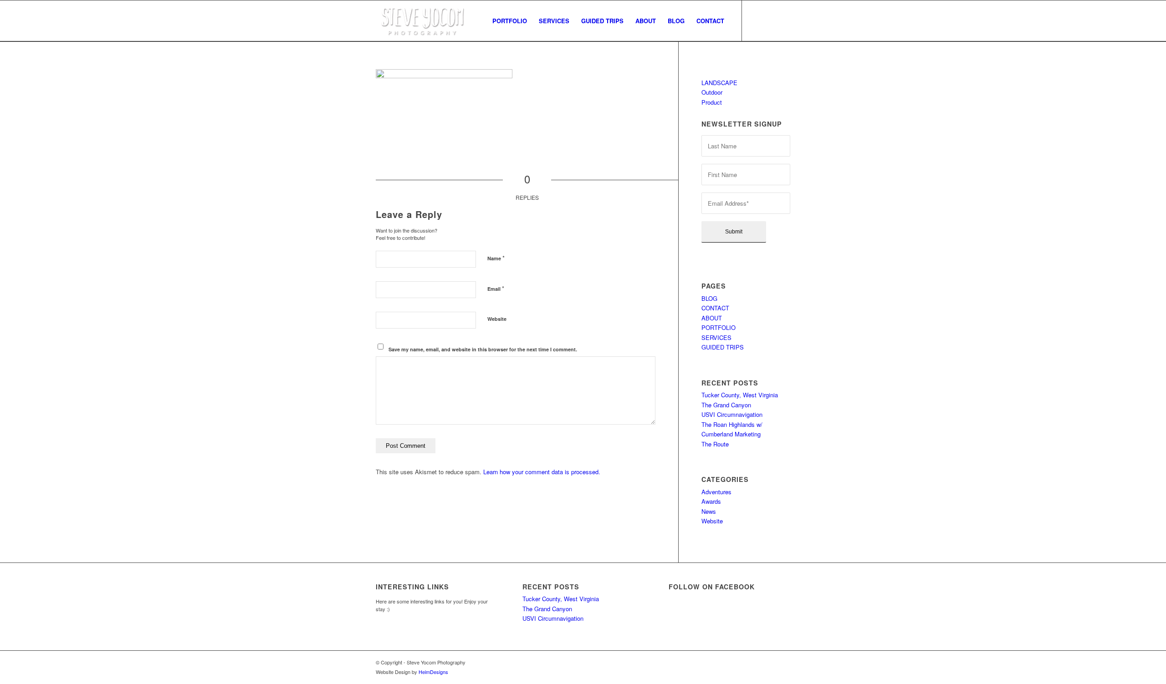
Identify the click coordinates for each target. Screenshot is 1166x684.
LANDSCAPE (719, 82)
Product (711, 102)
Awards (711, 501)
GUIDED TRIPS (722, 347)
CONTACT (715, 308)
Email (495, 288)
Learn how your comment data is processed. (541, 471)
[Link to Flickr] (783, 20)
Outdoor (711, 92)
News (708, 511)
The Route (715, 444)
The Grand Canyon (726, 404)
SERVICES (716, 337)
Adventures (716, 491)
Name (496, 257)
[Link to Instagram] (770, 20)
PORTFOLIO (718, 327)
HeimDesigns (433, 671)
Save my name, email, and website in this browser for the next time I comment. (483, 349)
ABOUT (711, 318)
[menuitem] (509, 20)
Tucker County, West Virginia (739, 394)
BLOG (709, 298)
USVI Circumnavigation (731, 414)
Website (496, 318)
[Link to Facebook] (756, 20)
